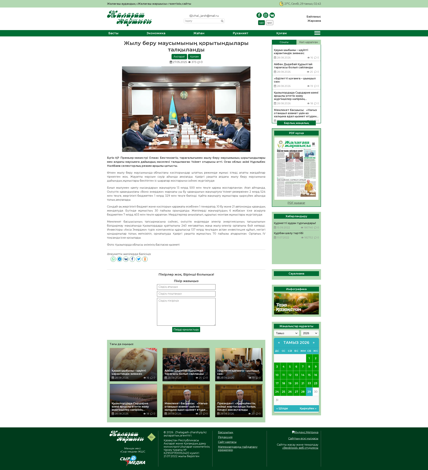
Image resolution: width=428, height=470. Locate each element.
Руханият (240, 33)
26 (290, 391)
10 (277, 374)
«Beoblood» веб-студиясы (300, 447)
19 (289, 383)
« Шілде (282, 408)
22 (309, 383)
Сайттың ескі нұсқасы (303, 438)
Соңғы (284, 42)
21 (302, 383)
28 (303, 391)
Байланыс (313, 16)
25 (283, 391)
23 (315, 383)
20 (296, 383)
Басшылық (225, 432)
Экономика (156, 33)
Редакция (225, 437)
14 (302, 374)
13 (296, 374)
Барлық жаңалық (296, 122)
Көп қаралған (308, 42)
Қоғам (281, 33)
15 (309, 374)
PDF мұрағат (296, 202)
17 (277, 383)
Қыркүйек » (308, 408)
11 (283, 374)
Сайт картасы (227, 442)
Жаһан (198, 33)
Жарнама (314, 20)
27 (296, 391)
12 (290, 374)
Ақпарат (179, 56)
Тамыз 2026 (296, 342)
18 (283, 383)
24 (277, 391)
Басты (113, 33)
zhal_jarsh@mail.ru (205, 15)
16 (315, 374)
